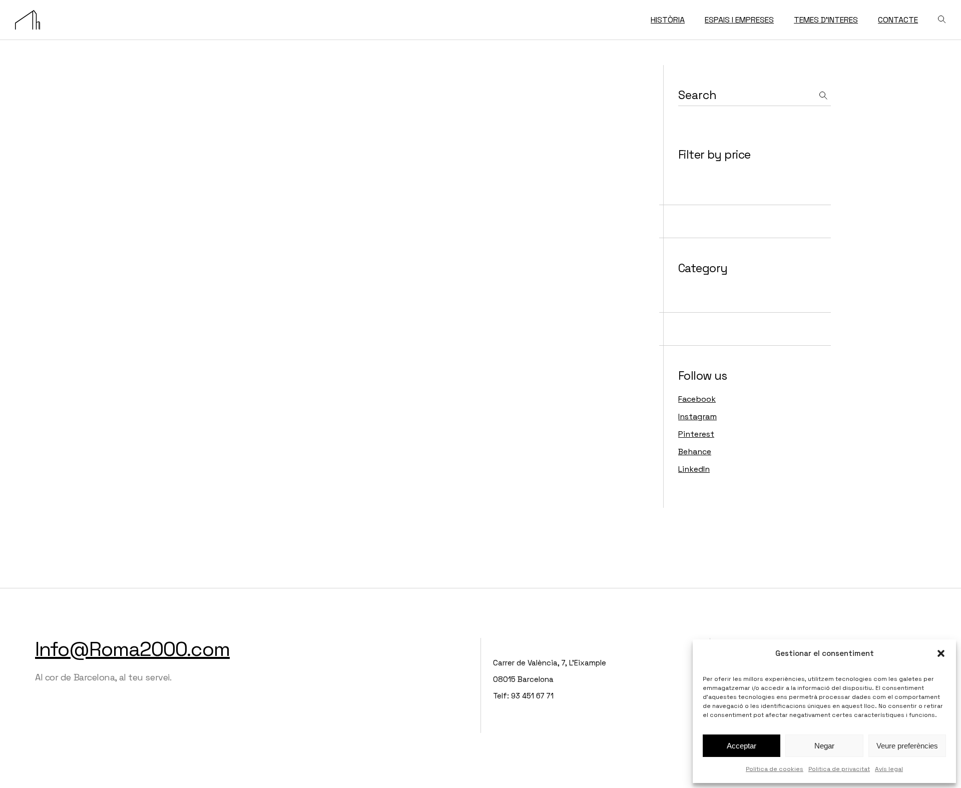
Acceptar (741, 745)
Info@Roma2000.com (132, 649)
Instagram (697, 416)
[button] (941, 653)
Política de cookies (774, 769)
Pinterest (696, 434)
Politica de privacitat (839, 769)
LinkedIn (694, 469)
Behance (694, 451)
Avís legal (889, 769)
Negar (824, 745)
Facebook (697, 399)
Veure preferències (907, 745)
